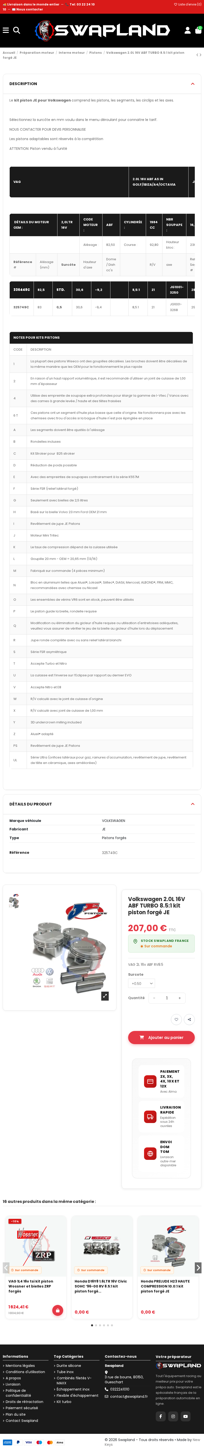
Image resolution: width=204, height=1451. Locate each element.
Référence (19, 852)
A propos (13, 1378)
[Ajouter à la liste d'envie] (59, 1224)
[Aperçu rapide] (59, 1235)
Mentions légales (20, 1365)
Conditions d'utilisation (25, 1372)
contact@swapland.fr (129, 1396)
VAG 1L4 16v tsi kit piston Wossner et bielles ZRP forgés (30, 1286)
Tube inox (65, 1372)
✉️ (27, 9)
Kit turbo (64, 1401)
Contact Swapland (22, 1420)
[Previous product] (197, 55)
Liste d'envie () (190, 4)
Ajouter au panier (166, 1037)
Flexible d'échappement (78, 1395)
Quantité (136, 998)
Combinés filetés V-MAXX (74, 1381)
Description (23, 84)
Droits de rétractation (24, 1401)
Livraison (13, 1384)
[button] (92, 1325)
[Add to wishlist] (176, 1019)
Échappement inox (73, 1389)
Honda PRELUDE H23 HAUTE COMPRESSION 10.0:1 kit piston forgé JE (165, 1286)
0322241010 (119, 1389)
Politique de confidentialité (18, 1393)
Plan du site (16, 1414)
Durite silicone (69, 1365)
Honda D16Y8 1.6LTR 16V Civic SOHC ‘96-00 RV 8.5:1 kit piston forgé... (101, 1286)
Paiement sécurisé (22, 1408)
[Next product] (200, 55)
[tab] (102, 84)
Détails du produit (30, 804)
